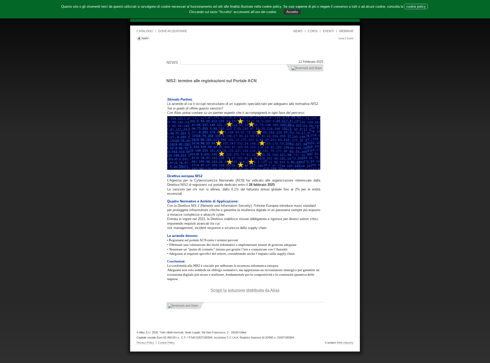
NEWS (297, 31)
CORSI (312, 31)
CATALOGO (145, 31)
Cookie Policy (166, 342)
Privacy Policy (145, 342)
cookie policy (416, 6)
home (350, 38)
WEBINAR (346, 31)
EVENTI (328, 31)
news (341, 38)
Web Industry (345, 342)
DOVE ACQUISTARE (172, 31)
